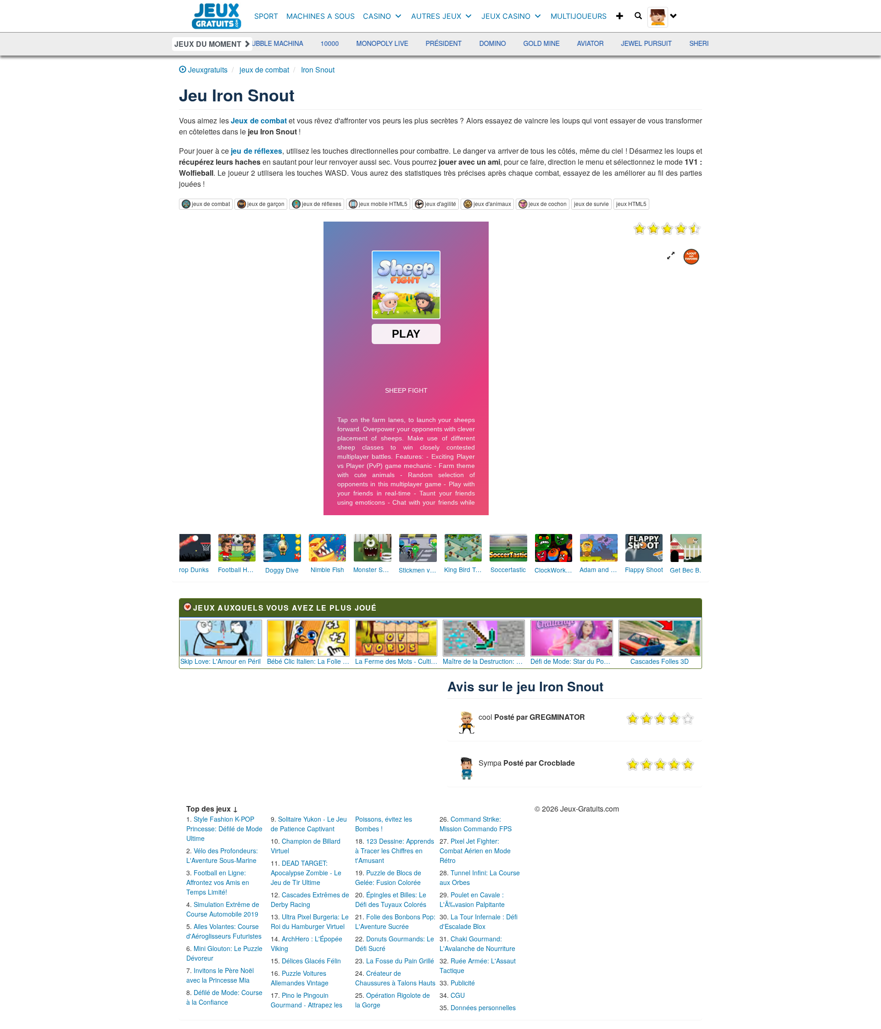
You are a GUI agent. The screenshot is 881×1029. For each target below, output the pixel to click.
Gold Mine (483, 43)
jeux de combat (211, 203)
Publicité (463, 982)
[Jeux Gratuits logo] (216, 11)
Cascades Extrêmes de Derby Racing (310, 899)
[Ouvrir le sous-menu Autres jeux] (470, 16)
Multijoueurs (579, 16)
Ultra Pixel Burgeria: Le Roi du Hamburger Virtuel (310, 921)
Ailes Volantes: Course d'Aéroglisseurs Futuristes (224, 931)
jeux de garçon (265, 203)
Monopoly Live (324, 43)
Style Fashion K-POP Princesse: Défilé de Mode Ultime (224, 828)
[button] (671, 255)
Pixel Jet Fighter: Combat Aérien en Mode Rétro (475, 850)
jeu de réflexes (256, 150)
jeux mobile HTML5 (383, 203)
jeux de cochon (548, 203)
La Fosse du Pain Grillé (400, 960)
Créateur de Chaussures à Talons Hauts (395, 977)
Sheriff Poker (657, 43)
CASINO (377, 16)
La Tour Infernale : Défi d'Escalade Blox (479, 921)
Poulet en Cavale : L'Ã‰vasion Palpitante (472, 899)
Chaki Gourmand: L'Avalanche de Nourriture (477, 943)
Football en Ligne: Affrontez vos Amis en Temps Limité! (217, 882)
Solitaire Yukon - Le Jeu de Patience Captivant (309, 823)
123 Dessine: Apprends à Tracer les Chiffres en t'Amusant (394, 850)
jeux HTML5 (631, 203)
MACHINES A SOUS (320, 16)
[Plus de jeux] (620, 16)
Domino (434, 43)
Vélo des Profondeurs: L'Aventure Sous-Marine (222, 855)
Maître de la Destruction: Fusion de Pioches (484, 661)
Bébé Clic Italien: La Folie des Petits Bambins (308, 661)
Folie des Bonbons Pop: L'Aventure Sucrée (395, 921)
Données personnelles (483, 1007)
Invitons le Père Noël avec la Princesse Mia (220, 975)
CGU (458, 995)
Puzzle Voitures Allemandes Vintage (300, 977)
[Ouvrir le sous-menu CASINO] (400, 16)
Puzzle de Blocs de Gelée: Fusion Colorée (388, 877)
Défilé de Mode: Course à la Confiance (224, 997)
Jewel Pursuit (588, 43)
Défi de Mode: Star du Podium (571, 661)
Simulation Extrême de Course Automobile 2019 (222, 909)
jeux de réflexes (321, 203)
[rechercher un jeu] (638, 16)
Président (386, 43)
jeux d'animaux (492, 203)
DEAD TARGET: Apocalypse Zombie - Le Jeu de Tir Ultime (306, 872)
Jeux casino (505, 16)
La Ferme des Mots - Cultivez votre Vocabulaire (396, 661)
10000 (271, 43)
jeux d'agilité (440, 203)
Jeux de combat (259, 120)
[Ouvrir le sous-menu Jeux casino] (539, 16)
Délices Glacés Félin (311, 960)
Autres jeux (436, 16)
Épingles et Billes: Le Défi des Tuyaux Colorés (390, 899)
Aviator (532, 43)
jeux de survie (591, 203)
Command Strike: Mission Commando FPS (476, 823)
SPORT (266, 16)
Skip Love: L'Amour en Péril (220, 661)
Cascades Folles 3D (659, 661)
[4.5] (667, 228)
